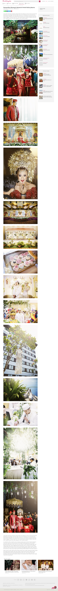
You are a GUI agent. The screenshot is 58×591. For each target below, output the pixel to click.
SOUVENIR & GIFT (45, 40)
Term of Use (52, 589)
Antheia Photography (46, 36)
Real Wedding (22, 3)
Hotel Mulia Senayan (46, 23)
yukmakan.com (8, 586)
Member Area (4, 583)
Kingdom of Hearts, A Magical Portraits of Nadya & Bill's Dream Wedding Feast (47, 86)
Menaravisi (15, 589)
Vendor (5, 3)
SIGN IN (46, 1)
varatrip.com (4, 586)
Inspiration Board (16, 3)
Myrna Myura (45, 45)
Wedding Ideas (9, 3)
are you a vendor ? (51, 1)
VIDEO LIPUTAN (45, 35)
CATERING (44, 22)
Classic (44, 90)
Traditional (41, 9)
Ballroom (44, 84)
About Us (18, 589)
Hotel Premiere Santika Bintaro (48, 54)
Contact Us (21, 589)
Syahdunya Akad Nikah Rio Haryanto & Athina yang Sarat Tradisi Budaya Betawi (47, 97)
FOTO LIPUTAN (45, 31)
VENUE (44, 26)
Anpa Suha (44, 63)
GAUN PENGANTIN (45, 44)
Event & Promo (28, 3)
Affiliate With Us (13, 583)
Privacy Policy (48, 589)
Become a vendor (8, 583)
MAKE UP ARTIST (45, 62)
